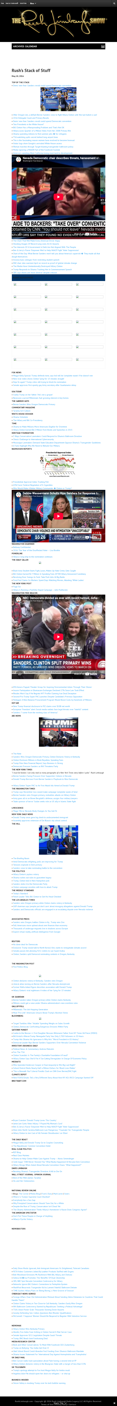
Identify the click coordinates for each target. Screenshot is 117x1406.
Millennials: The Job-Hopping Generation (30, 1009)
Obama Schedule (20, 417)
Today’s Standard (20, 893)
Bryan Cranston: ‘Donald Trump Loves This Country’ (35, 1120)
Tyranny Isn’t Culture (21, 410)
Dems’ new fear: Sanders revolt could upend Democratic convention (42, 85)
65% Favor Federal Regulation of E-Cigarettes (33, 485)
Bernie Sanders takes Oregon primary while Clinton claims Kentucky (42, 1000)
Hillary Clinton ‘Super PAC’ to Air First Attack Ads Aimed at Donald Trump (44, 785)
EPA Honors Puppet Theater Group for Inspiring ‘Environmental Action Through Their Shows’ (52, 687)
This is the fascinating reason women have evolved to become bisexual (44, 140)
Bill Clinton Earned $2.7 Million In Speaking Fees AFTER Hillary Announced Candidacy (49, 574)
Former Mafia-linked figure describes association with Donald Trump (42, 987)
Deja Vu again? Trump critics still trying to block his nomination (39, 382)
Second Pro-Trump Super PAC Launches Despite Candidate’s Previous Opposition (47, 696)
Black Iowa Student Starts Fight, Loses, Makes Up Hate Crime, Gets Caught (44, 570)
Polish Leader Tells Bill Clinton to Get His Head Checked (37, 896)
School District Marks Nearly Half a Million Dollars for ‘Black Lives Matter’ (44, 1068)
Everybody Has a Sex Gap (24, 1200)
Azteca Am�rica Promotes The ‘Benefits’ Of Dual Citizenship (39, 1278)
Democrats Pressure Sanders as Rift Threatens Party (35, 766)
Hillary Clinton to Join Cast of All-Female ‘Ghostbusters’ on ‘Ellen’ (40, 1133)
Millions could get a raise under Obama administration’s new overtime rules (45, 1003)
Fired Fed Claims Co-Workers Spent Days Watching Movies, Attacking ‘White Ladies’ (48, 580)
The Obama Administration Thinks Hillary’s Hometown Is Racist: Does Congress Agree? (50, 1209)
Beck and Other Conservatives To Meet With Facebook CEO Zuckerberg (43, 1345)
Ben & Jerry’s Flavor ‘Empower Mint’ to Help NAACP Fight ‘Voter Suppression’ (46, 250)
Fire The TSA (19, 1052)
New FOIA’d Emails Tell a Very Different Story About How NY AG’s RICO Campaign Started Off (53, 1077)
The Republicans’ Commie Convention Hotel (32, 1146)
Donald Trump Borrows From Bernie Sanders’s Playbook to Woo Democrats (45, 779)
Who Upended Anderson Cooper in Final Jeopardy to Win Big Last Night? (44, 1065)
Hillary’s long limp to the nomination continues (33, 556)
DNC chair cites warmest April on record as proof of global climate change (45, 263)
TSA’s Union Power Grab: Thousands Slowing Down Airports (38, 1309)
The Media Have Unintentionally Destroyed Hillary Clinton (37, 266)
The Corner (24, 1193)
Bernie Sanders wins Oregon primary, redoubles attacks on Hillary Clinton (44, 795)
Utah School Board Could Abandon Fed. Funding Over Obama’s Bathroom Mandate (48, 1351)
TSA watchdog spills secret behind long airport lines (35, 137)
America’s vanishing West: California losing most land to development (42, 153)
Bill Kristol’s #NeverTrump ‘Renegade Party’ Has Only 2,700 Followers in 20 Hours (48, 1036)
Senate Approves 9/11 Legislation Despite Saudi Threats (37, 1335)
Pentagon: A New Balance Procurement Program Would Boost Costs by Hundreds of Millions (52, 700)
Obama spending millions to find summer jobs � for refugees (40, 134)
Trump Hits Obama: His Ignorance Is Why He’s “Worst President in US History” (46, 1039)
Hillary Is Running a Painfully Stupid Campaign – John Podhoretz (40, 590)
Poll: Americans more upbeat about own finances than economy (40, 925)
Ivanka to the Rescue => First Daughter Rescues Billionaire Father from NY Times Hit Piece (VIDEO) (55, 1033)
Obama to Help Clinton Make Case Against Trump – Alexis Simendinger (43, 1158)
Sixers (66, 1193)
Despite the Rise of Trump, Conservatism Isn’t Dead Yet (36, 1206)
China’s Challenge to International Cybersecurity (33, 439)
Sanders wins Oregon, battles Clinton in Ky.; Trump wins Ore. (39, 922)
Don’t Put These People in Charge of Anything (33, 1216)
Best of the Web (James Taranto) (27, 1178)
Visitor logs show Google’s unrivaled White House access (37, 143)
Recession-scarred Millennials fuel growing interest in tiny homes (41, 398)
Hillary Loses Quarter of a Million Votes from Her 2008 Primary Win (42, 130)
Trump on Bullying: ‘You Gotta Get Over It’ (31, 1348)
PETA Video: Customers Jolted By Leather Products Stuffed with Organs (43, 1271)
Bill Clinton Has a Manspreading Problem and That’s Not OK (38, 127)
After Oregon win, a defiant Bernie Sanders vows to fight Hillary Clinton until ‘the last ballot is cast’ (55, 115)
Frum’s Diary (47, 1193)
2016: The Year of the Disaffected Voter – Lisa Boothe (36, 550)
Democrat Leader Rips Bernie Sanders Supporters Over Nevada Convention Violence (49, 1042)
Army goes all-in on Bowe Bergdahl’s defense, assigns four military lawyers (45, 798)
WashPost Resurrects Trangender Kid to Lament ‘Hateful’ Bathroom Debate (45, 1287)
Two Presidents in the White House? (28, 124)
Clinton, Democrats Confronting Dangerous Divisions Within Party (40, 1026)
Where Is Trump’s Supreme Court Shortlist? (31, 1197)
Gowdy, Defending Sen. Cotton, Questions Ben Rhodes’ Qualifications (42, 1313)
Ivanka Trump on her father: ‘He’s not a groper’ (33, 394)
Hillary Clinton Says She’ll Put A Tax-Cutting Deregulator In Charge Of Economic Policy (50, 1058)
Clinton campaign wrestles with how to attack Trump (35, 887)
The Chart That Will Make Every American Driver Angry (36, 240)
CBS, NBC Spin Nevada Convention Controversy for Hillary (37, 1281)
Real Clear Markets (21, 1155)
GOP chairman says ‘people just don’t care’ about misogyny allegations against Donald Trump (52, 906)
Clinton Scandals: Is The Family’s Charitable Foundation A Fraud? (40, 1055)
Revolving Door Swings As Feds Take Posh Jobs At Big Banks (39, 577)
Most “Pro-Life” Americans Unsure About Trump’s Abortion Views (40, 1012)
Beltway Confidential (22, 547)
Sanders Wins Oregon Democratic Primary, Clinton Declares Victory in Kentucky (46, 757)
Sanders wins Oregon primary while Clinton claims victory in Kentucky (42, 903)
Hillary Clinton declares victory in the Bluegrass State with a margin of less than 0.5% (49, 1364)
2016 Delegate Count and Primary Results (31, 118)
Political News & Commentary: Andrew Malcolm (33, 1049)
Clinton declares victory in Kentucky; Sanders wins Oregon (38, 980)
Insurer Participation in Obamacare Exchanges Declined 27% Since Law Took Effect (48, 690)
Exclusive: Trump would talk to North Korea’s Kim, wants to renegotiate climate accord (49, 947)
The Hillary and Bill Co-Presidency (28, 420)
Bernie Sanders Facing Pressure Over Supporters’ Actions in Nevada (42, 776)
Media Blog (35, 1193)
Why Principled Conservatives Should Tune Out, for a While (38, 1203)
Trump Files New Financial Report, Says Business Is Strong (38, 763)
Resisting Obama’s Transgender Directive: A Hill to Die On (37, 1171)
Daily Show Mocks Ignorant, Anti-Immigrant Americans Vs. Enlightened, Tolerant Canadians (51, 1268)
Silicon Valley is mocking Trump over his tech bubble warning (39, 1383)
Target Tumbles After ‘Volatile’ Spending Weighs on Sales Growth (41, 1023)
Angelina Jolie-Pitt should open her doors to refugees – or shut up (41, 1373)
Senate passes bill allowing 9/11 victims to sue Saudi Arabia (39, 951)
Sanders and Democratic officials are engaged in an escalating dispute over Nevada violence (53, 909)
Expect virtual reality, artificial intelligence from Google (36, 932)
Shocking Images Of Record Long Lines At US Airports (36, 244)
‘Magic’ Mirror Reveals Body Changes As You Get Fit (35, 811)
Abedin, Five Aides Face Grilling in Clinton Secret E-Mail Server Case (42, 1332)
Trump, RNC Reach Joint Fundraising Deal (30, 1338)
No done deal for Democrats (25, 944)
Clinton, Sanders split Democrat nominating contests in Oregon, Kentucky (44, 954)
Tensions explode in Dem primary (27, 864)
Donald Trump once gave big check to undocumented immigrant (40, 817)
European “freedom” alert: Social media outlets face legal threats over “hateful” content (50, 709)
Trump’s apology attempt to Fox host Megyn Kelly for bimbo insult (41, 1370)
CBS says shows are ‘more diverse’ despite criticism (35, 272)
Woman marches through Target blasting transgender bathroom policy (43, 146)
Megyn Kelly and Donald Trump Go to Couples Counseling (38, 1142)
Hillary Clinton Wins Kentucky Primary (29, 1329)
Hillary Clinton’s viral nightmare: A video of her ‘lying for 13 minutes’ (42, 990)
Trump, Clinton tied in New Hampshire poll (31, 880)
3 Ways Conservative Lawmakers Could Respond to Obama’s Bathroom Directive (47, 436)
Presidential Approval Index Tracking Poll (31, 482)
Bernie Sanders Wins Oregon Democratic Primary (34, 404)
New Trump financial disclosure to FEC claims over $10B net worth (41, 706)
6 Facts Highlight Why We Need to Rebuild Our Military (36, 445)
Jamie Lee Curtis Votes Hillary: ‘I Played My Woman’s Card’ (37, 1123)
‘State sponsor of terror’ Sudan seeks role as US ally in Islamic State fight (44, 801)
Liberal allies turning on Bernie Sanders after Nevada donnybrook (41, 984)
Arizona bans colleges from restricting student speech (36, 260)
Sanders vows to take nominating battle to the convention (37, 868)
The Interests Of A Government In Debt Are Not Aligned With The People (44, 247)
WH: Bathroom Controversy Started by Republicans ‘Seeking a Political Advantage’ (48, 1306)
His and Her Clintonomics (23, 1181)
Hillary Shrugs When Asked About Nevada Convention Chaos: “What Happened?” (47, 1165)
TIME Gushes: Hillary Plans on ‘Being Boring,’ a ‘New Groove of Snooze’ (43, 1290)
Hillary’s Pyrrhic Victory (23, 1219)
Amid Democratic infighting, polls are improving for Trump (38, 861)
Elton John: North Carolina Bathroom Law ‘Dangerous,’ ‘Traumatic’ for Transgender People (51, 1130)
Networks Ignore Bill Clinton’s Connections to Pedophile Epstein (40, 1284)
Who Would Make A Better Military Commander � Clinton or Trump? (42, 488)
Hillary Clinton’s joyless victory (26, 874)
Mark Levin (58, 1193)
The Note (17, 753)
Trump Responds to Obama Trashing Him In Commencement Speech (42, 269)
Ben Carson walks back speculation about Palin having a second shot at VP (44, 1360)
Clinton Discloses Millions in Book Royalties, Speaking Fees (38, 760)
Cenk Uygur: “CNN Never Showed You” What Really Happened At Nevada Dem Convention (51, 1162)
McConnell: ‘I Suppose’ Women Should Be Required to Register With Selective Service (50, 1316)
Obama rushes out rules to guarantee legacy (32, 877)
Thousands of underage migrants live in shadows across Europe (40, 928)
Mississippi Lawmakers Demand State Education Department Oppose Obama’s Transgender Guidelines (57, 442)
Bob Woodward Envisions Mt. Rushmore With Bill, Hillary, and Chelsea (42, 1274)
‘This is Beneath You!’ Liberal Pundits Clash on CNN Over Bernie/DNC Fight (44, 1071)
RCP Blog (17, 1152)
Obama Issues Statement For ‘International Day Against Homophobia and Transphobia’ (50, 1354)
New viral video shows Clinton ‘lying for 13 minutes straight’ (38, 378)
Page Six (17, 586)
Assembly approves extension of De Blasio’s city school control (40, 820)
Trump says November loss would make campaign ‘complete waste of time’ (45, 792)
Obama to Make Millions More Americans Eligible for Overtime (40, 426)
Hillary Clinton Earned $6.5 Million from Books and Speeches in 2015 (42, 430)
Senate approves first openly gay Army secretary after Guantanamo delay (44, 385)
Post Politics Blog (20, 967)
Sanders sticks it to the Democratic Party (30, 884)
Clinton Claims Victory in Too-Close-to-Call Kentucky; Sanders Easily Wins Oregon (47, 1303)
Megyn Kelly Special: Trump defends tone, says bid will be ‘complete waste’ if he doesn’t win (53, 375)
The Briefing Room (21, 858)
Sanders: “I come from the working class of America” (35, 712)
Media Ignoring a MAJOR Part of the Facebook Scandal (36, 150)
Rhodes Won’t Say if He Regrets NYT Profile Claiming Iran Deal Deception (44, 693)
